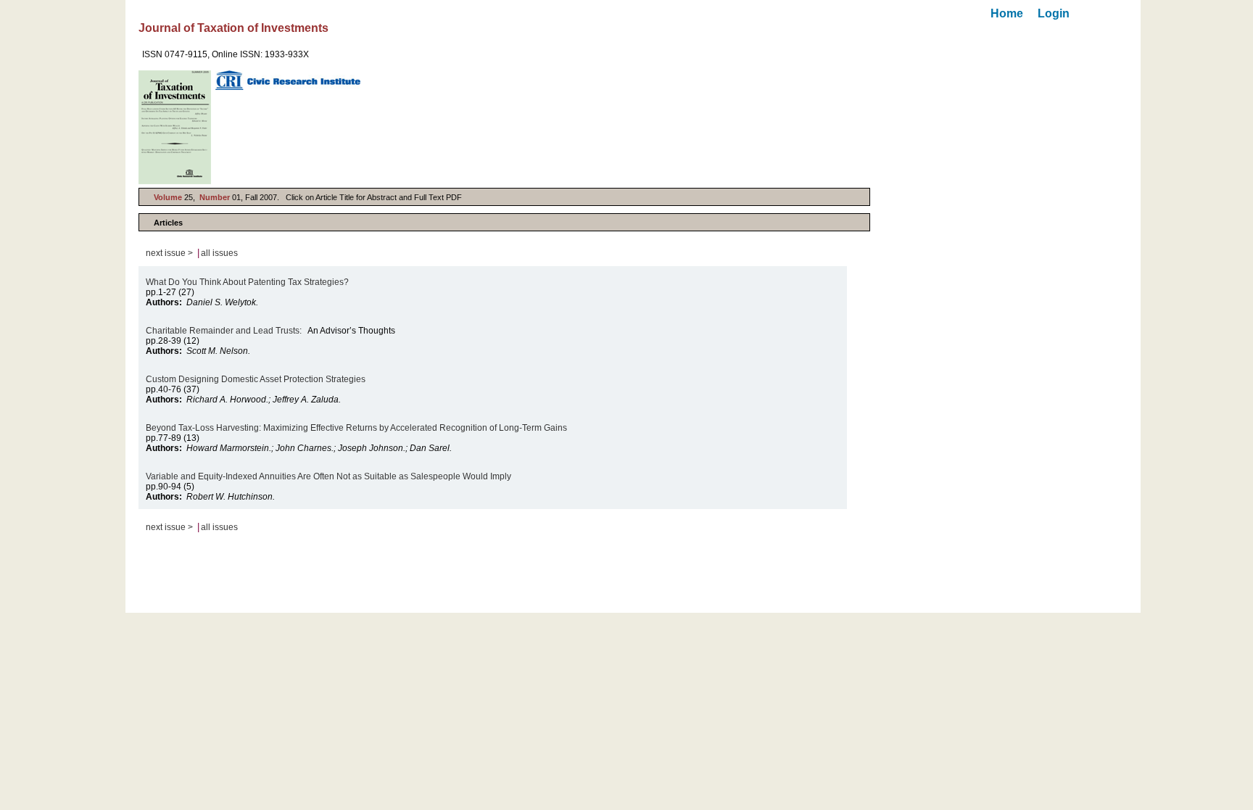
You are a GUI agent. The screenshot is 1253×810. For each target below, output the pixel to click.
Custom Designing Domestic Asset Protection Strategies (255, 379)
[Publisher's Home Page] (287, 80)
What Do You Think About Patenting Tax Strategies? (247, 282)
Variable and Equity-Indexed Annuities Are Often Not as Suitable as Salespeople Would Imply (328, 476)
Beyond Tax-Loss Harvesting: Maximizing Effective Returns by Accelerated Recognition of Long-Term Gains (356, 428)
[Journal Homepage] (174, 127)
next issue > (169, 253)
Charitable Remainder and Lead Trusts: (224, 331)
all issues (219, 253)
